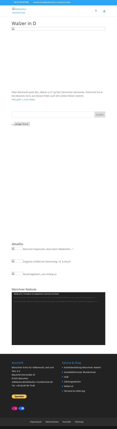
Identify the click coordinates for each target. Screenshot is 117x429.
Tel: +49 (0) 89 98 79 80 (23, 385)
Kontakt (67, 421)
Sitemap (79, 421)
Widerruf (68, 386)
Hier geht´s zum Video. (23, 99)
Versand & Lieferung (74, 390)
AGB (66, 376)
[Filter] (13, 124)
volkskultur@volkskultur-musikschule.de (32, 381)
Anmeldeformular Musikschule (80, 372)
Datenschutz (52, 421)
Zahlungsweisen (72, 381)
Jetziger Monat (21, 124)
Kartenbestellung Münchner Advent (82, 367)
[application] (58, 318)
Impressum (36, 421)
